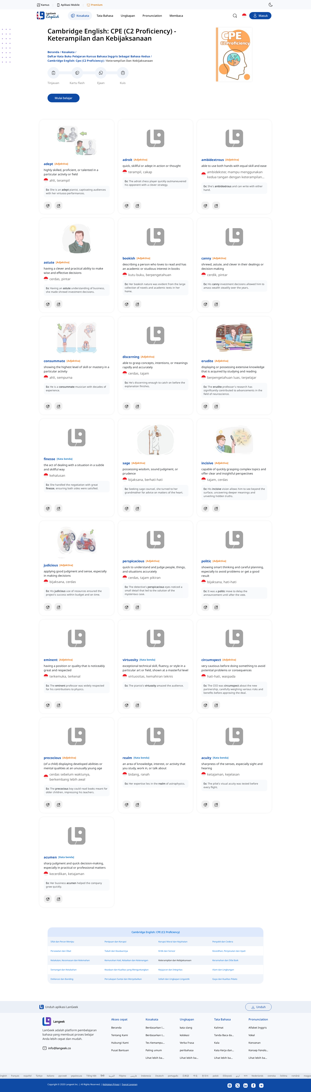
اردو (238, 1075)
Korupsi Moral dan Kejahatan (172, 941)
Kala (216, 1042)
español (27, 1075)
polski (215, 1075)
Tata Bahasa (222, 1019)
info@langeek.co (59, 1048)
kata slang (186, 1027)
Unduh (261, 1007)
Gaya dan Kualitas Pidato (224, 979)
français (15, 1075)
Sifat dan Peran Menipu (62, 941)
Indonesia (146, 1075)
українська (76, 1075)
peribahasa (186, 1050)
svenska (272, 1075)
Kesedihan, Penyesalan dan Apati (228, 950)
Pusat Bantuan (120, 1050)
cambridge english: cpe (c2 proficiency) (76, 60)
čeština (283, 1075)
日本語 (185, 1075)
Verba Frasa (187, 1042)
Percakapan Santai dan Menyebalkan (123, 979)
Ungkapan (187, 1019)
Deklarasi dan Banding (62, 979)
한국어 (205, 1075)
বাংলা (245, 1075)
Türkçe (39, 1075)
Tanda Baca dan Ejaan (224, 1035)
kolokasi (184, 1035)
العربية (112, 1075)
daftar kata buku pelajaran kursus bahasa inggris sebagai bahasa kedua (99, 56)
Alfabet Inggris (258, 1027)
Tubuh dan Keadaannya (116, 950)
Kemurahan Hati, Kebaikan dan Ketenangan (126, 960)
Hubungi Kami (120, 1042)
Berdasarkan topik (156, 1035)
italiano (50, 1075)
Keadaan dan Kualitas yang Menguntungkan (126, 969)
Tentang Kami (119, 1035)
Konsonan (255, 1042)
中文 (195, 1075)
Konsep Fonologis (259, 1050)
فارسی (133, 1075)
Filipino (122, 1075)
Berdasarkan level (156, 1027)
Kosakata (68, 52)
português (173, 1075)
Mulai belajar (63, 98)
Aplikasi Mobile (70, 4)
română (295, 1075)
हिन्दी (102, 1075)
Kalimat (218, 1027)
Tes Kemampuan (156, 1042)
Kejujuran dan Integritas (170, 969)
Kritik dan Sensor (166, 950)
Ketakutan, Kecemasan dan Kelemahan (70, 960)
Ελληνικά (227, 1075)
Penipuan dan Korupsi (115, 941)
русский (62, 1075)
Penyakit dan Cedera (222, 941)
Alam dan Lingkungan (223, 969)
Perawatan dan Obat (61, 950)
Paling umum (154, 1050)
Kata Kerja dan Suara (224, 1050)
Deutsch (159, 1075)
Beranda (53, 52)
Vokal (252, 1035)
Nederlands (257, 1075)
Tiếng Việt (91, 1075)
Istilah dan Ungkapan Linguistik (174, 979)
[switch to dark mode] (270, 4)
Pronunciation (258, 1019)
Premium (97, 4)
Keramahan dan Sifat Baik (225, 960)
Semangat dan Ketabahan (63, 969)
